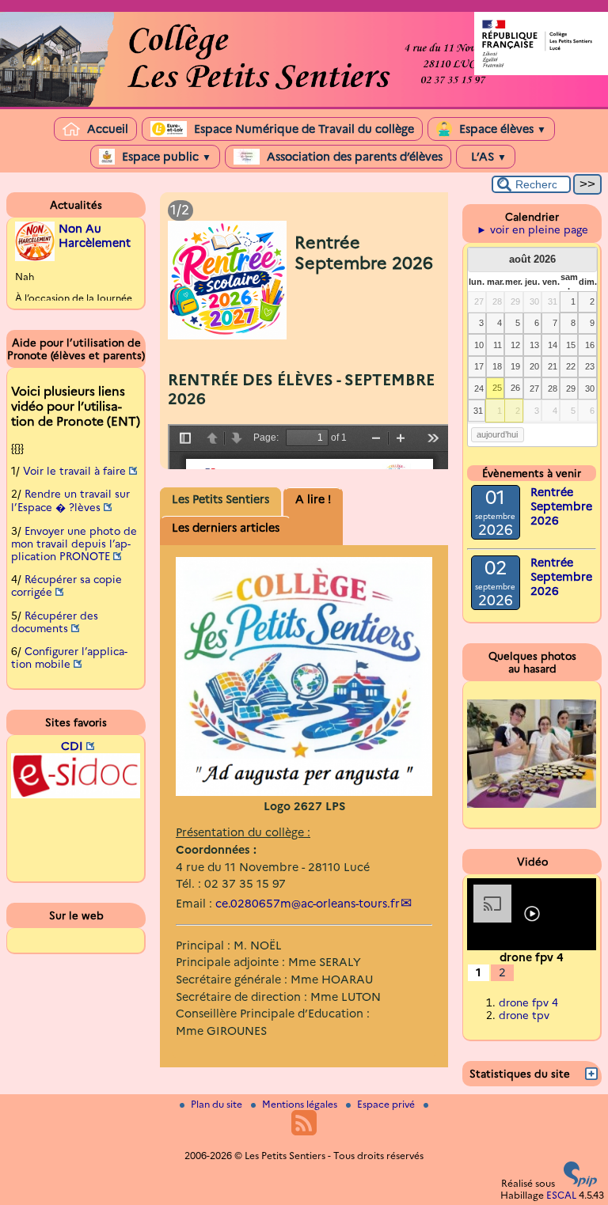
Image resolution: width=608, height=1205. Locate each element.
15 (571, 345)
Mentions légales (301, 1104)
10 (479, 345)
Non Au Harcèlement (95, 236)
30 (534, 301)
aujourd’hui (497, 434)
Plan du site (218, 1104)
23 (590, 366)
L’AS (487, 157)
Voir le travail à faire (74, 470)
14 (552, 345)
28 (497, 301)
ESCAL (561, 1195)
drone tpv (524, 1015)
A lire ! (313, 499)
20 (534, 366)
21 (552, 366)
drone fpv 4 (528, 1002)
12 (515, 345)
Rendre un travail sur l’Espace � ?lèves (70, 500)
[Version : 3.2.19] (580, 1183)
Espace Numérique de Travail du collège (302, 129)
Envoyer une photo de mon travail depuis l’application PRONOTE (74, 544)
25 (497, 387)
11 (497, 345)
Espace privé (387, 1104)
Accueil (106, 129)
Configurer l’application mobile (69, 657)
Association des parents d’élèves (353, 157)
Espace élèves (501, 129)
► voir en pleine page (532, 229)
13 (534, 345)
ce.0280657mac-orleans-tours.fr (307, 903)
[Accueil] (304, 103)
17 (479, 366)
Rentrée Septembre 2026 (561, 506)
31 (552, 301)
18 (497, 366)
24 (479, 388)
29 (515, 301)
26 (515, 387)
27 (479, 301)
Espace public (165, 157)
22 (571, 366)
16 (590, 345)
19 (515, 366)
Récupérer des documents (54, 622)
